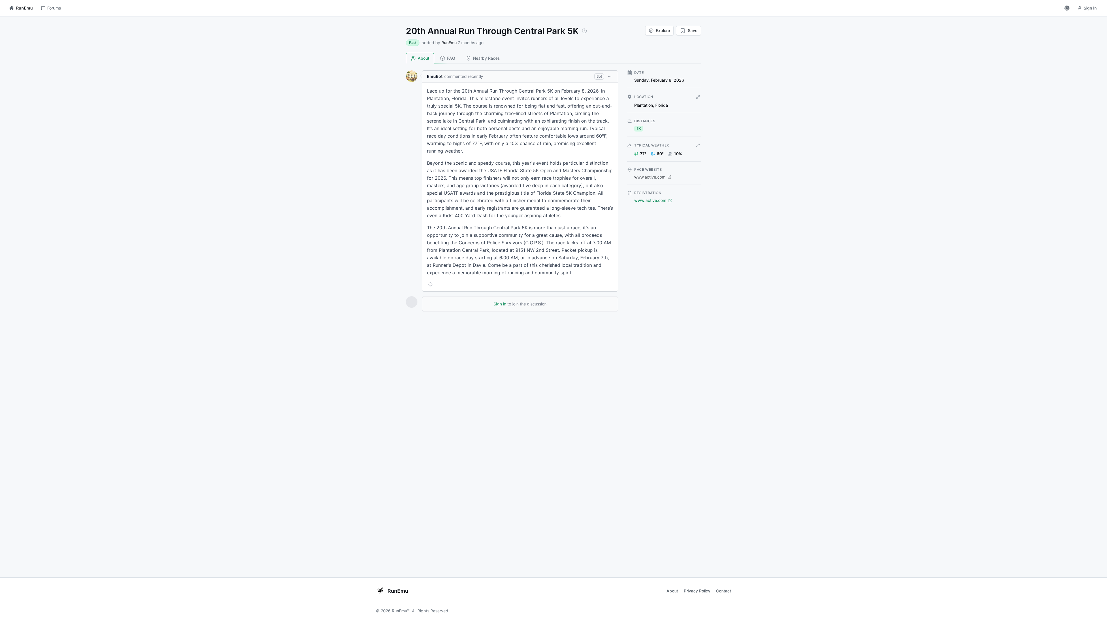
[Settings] (1067, 8)
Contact (723, 590)
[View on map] (698, 97)
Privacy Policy (697, 590)
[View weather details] (698, 145)
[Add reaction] (430, 284)
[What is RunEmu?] (584, 30)
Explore (663, 30)
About (423, 58)
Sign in (500, 303)
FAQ (451, 58)
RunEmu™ (401, 610)
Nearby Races (486, 58)
